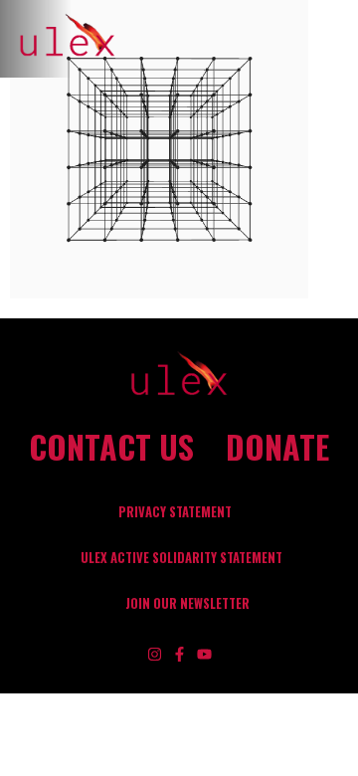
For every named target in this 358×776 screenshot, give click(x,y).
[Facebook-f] (179, 654)
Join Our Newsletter (187, 603)
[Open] (337, 39)
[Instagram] (154, 654)
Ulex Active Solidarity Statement (181, 557)
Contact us (111, 447)
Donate (277, 447)
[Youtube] (204, 654)
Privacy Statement (175, 511)
